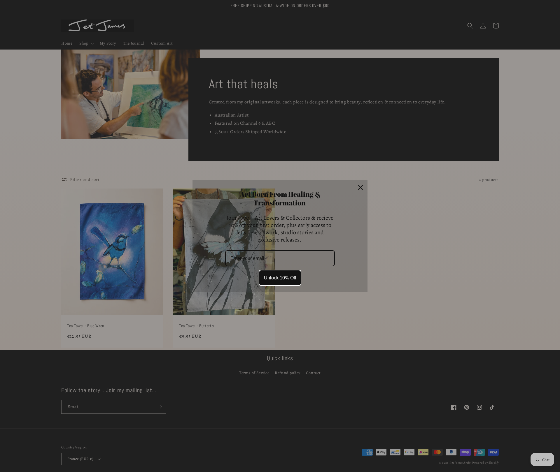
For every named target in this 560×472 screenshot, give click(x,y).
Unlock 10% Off (280, 277)
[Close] (361, 187)
